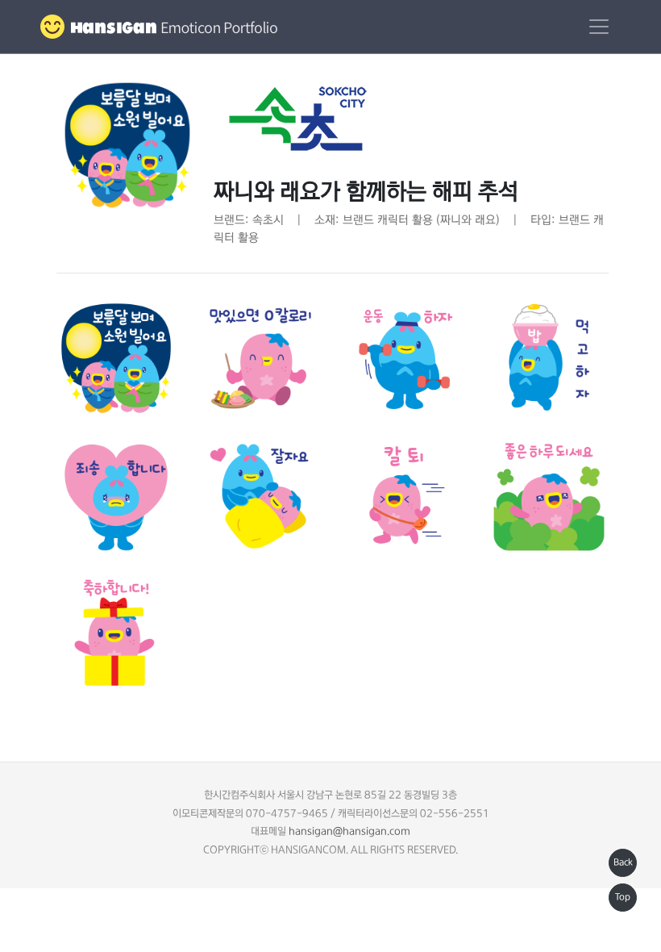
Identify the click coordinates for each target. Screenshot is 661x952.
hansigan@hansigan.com (349, 831)
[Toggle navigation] (599, 26)
